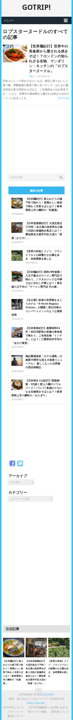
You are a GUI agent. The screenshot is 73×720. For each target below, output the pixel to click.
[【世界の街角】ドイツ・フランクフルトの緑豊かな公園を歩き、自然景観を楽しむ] (59, 648)
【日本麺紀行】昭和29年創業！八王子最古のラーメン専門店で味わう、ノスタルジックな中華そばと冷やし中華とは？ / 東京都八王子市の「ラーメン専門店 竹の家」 (37, 279)
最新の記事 (36, 190)
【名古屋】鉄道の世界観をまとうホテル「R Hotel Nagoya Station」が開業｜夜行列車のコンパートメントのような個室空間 (36, 307)
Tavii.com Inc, (36, 703)
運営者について (60, 711)
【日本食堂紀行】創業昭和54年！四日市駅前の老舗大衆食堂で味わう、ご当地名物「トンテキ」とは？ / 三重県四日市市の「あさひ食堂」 (36, 335)
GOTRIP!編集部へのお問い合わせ (48, 707)
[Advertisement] (36, 144)
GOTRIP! (36, 7)
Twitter (20, 464)
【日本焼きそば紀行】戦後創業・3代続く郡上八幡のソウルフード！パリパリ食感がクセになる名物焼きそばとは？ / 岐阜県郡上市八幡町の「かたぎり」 (36, 388)
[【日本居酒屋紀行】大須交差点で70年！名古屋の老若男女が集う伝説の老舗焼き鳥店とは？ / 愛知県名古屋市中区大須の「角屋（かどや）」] (36, 648)
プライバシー (15, 711)
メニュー (9, 20)
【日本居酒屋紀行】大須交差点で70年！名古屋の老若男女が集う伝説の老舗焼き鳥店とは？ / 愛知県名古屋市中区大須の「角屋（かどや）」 (37, 231)
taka (31, 76)
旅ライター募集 (37, 711)
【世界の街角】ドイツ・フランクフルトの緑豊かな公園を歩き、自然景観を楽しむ (43, 255)
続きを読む (64, 98)
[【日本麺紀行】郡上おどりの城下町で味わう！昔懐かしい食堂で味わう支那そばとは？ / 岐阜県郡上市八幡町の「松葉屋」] (13, 648)
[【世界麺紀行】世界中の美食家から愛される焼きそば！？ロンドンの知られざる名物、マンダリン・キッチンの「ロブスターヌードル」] (15, 53)
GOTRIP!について (13, 707)
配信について (15, 715)
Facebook (12, 464)
